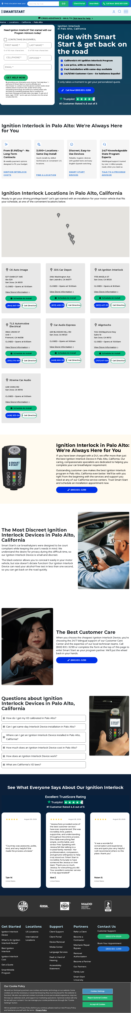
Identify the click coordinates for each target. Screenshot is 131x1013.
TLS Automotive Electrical (19, 325)
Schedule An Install (22, 298)
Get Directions (30, 305)
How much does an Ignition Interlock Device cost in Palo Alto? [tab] (41, 747)
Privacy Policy (41, 1010)
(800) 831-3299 (121, 3)
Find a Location (46, 175)
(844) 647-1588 (13, 305)
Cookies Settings (98, 991)
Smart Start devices (77, 173)
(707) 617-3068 (102, 360)
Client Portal (79, 3)
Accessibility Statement (55, 967)
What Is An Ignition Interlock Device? (11, 942)
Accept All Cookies (97, 1004)
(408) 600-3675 (58, 360)
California (26, 22)
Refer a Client (80, 931)
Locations (14, 22)
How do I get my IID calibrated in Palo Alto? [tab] (31, 718)
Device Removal (57, 942)
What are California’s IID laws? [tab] (23, 764)
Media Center (56, 947)
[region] (65, 997)
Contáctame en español (22, 39)
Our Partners (80, 966)
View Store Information (16, 292)
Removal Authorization (80, 955)
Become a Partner (82, 961)
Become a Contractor (79, 938)
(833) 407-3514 (102, 305)
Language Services (59, 952)
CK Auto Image (18, 269)
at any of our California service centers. (85, 479)
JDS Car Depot (63, 269)
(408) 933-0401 (13, 415)
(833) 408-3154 (58, 305)
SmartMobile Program (8, 971)
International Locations (32, 938)
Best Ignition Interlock (8, 950)
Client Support (57, 931)
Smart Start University (79, 978)
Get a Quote (7, 964)
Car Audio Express (65, 325)
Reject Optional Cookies (97, 998)
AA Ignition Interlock (110, 269)
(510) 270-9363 (13, 360)
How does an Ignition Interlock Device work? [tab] (31, 756)
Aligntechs (104, 325)
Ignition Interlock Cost (10, 958)
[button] (58, 215)
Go (64, 3)
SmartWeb (94, 3)
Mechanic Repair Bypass (82, 947)
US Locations (32, 931)
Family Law (79, 972)
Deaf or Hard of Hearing (57, 959)
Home (3, 22)
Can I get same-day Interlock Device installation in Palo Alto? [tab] (40, 726)
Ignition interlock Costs (15, 173)
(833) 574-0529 (113, 936)
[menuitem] (114, 11)
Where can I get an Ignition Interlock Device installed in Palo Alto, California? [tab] (43, 737)
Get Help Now (15, 77)
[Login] (114, 11)
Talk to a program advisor (113, 173)
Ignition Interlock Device (80, 458)
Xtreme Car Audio (20, 380)
